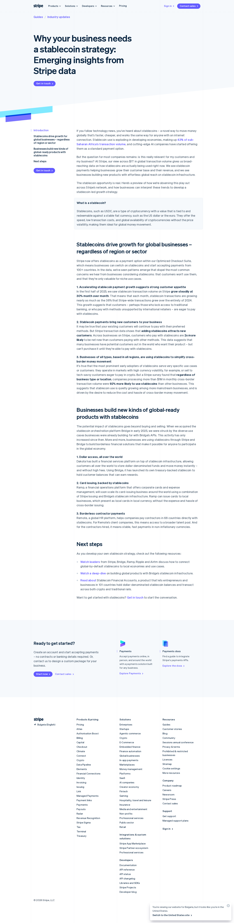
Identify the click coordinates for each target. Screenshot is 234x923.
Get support (169, 816)
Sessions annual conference (178, 742)
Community (169, 737)
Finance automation (130, 751)
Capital (80, 742)
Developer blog (128, 891)
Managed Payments (88, 795)
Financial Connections (88, 773)
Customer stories (172, 729)
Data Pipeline (84, 764)
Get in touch (43, 83)
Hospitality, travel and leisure (135, 800)
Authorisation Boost (88, 733)
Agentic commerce (130, 733)
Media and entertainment (133, 809)
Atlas (79, 729)
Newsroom (169, 794)
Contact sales (188, 5)
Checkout (82, 746)
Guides (38, 17)
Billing (80, 737)
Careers (167, 790)
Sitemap (167, 764)
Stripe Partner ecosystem (134, 848)
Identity (81, 778)
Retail (123, 827)
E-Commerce (127, 742)
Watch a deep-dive (93, 573)
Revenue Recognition (88, 818)
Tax (79, 827)
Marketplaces (127, 764)
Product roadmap (172, 785)
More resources (171, 772)
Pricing (123, 5)
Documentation (128, 865)
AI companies (127, 782)
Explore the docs (172, 665)
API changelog (127, 878)
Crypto (80, 760)
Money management (131, 769)
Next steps (40, 161)
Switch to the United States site (171, 915)
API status (125, 874)
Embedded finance (130, 746)
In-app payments (129, 760)
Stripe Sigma (84, 822)
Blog (165, 733)
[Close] (227, 906)
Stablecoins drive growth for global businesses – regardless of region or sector (52, 139)
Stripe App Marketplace (133, 843)
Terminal (81, 831)
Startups (124, 729)
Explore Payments (130, 673)
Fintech (124, 791)
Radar (80, 813)
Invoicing (81, 782)
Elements (82, 769)
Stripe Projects (128, 887)
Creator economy (129, 786)
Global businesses (130, 755)
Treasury (82, 835)
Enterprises (126, 724)
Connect (81, 755)
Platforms (125, 773)
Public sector (127, 822)
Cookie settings (171, 768)
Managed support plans (175, 820)
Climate (81, 751)
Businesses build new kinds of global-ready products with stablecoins (51, 152)
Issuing (80, 786)
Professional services (131, 818)
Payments (82, 804)
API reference (127, 869)
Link (79, 791)
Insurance (125, 804)
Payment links (84, 800)
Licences (168, 759)
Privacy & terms (171, 746)
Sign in (168, 5)
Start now (42, 674)
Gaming (124, 795)
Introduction (41, 130)
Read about (88, 580)
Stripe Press (169, 799)
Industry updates (58, 17)
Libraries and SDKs (130, 883)
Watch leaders (90, 562)
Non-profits (126, 813)
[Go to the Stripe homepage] (37, 719)
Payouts (81, 809)
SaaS (122, 778)
